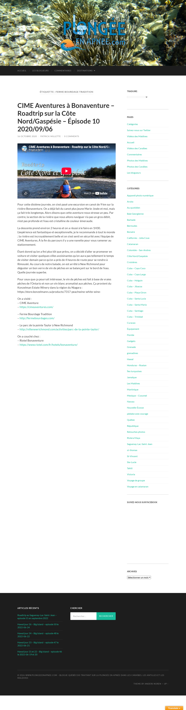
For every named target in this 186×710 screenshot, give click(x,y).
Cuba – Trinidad (135, 316)
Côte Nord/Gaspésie (137, 256)
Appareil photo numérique (140, 195)
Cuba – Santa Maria (137, 304)
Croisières (132, 262)
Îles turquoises (134, 371)
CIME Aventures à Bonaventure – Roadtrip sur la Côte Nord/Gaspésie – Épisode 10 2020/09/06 (66, 117)
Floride (130, 335)
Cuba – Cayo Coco (136, 268)
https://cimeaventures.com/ (36, 307)
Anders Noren (153, 684)
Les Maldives (133, 383)
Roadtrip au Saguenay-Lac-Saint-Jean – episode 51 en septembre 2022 (37, 617)
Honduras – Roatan (136, 365)
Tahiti (130, 468)
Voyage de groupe (136, 480)
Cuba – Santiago (135, 310)
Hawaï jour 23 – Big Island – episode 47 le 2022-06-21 (38, 644)
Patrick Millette (50, 136)
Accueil (21, 70)
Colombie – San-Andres (139, 250)
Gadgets (131, 341)
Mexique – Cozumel (137, 395)
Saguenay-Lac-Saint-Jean (139, 444)
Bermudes (132, 225)
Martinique (132, 389)
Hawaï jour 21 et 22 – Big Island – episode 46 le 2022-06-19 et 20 (39, 653)
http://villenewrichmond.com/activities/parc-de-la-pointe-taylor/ (59, 329)
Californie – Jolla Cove (138, 238)
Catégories (132, 124)
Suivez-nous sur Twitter (139, 130)
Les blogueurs (40, 70)
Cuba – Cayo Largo (136, 274)
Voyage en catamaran (137, 486)
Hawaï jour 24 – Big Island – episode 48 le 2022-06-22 (38, 635)
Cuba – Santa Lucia (136, 298)
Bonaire (131, 231)
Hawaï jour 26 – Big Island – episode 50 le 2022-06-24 (38, 626)
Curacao (131, 322)
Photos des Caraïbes (137, 166)
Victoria (131, 474)
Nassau (130, 401)
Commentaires (62, 70)
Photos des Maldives (137, 160)
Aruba (130, 201)
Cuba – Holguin (135, 280)
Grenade (131, 347)
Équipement (133, 328)
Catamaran (132, 244)
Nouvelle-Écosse (135, 407)
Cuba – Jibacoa (134, 286)
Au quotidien (133, 207)
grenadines (132, 353)
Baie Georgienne (135, 213)
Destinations (85, 70)
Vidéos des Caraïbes (137, 148)
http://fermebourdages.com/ (37, 318)
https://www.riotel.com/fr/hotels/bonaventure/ (49, 344)
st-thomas (132, 450)
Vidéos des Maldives (137, 136)
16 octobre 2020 (27, 136)
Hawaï (130, 359)
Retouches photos (136, 431)
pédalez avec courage (137, 413)
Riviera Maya (133, 437)
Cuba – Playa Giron (136, 292)
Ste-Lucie (131, 462)
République (132, 425)
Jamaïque (132, 377)
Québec (131, 419)
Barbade (131, 219)
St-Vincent (132, 456)
